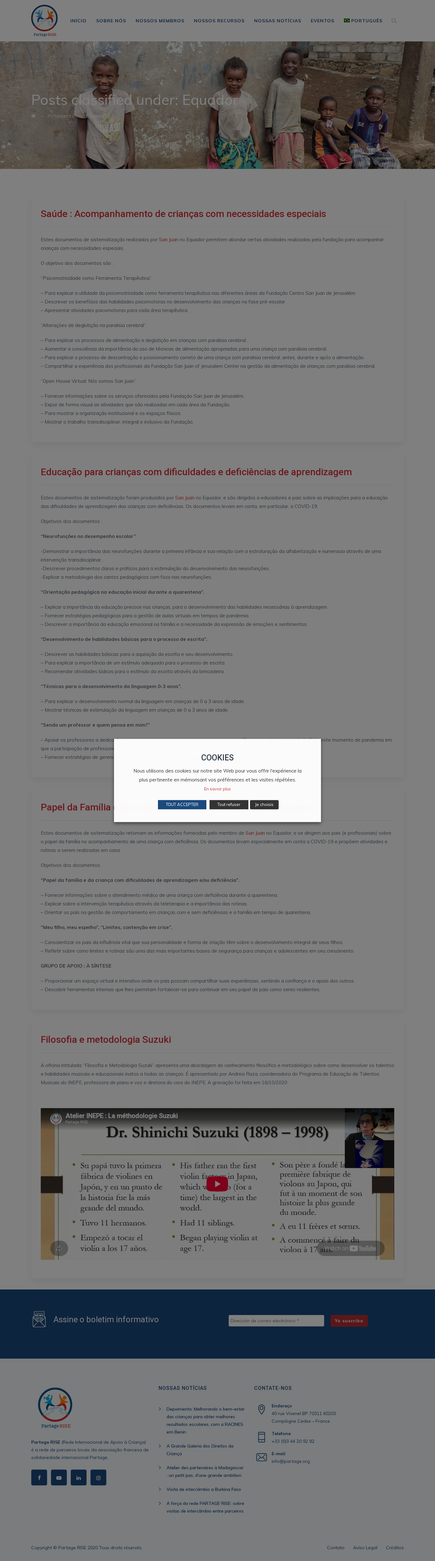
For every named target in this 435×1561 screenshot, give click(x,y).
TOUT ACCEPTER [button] (182, 804)
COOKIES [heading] (217, 757)
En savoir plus (217, 789)
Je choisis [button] (264, 804)
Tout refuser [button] (229, 804)
